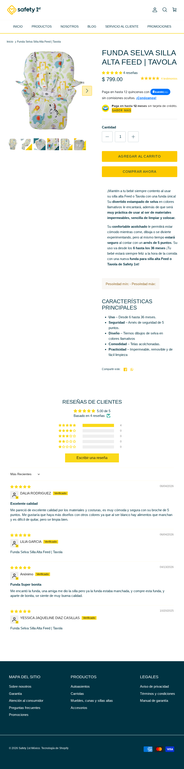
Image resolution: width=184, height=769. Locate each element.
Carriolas (77, 693)
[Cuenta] (154, 10)
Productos (42, 26)
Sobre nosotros (20, 686)
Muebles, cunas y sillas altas (92, 700)
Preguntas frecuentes (24, 708)
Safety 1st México (29, 748)
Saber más (121, 110)
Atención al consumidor (26, 700)
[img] (20, 487)
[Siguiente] (87, 91)
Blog (92, 26)
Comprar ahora (140, 171)
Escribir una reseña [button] (92, 458)
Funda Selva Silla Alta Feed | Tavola (39, 41)
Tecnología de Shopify (54, 748)
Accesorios (79, 708)
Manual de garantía (154, 700)
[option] (49, 90)
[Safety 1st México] (24, 9)
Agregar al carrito (139, 156)
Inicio (18, 26)
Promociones (159, 26)
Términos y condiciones (157, 693)
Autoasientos (80, 686)
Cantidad (109, 127)
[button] (112, 73)
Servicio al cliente (121, 26)
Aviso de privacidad (154, 686)
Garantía (15, 693)
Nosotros (70, 26)
